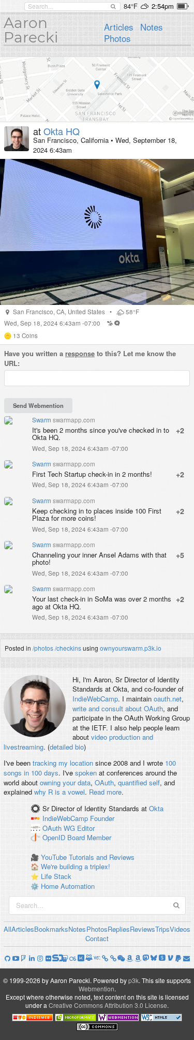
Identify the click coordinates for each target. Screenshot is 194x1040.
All (7, 929)
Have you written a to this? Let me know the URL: (90, 358)
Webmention (96, 988)
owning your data (65, 782)
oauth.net (168, 699)
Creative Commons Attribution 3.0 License (108, 1005)
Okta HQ (61, 131)
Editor (86, 828)
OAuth (104, 782)
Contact (97, 938)
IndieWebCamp (95, 699)
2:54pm (163, 6)
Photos (117, 38)
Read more (105, 792)
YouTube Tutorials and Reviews (88, 857)
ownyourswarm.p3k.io (130, 647)
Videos (180, 929)
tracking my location (63, 763)
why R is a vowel (59, 792)
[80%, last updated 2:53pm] (183, 6)
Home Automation (68, 886)
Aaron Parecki (31, 30)
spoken (86, 773)
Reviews (142, 929)
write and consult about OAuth (117, 708)
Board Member (89, 838)
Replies (119, 929)
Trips (162, 929)
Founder (102, 818)
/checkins (68, 647)
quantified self (139, 782)
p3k (133, 980)
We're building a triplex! (75, 866)
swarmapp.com (74, 420)
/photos (43, 647)
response (80, 353)
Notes (151, 27)
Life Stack (56, 876)
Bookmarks (51, 929)
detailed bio (67, 747)
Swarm (41, 420)
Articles (118, 27)
